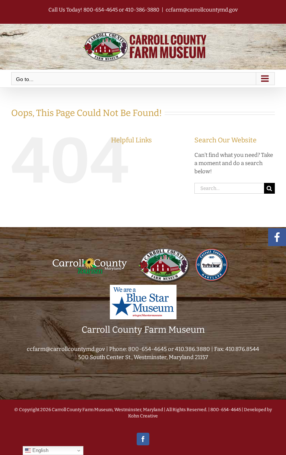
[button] (269, 188)
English (39, 450)
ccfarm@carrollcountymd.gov (202, 10)
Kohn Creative (143, 416)
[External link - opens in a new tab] (89, 249)
